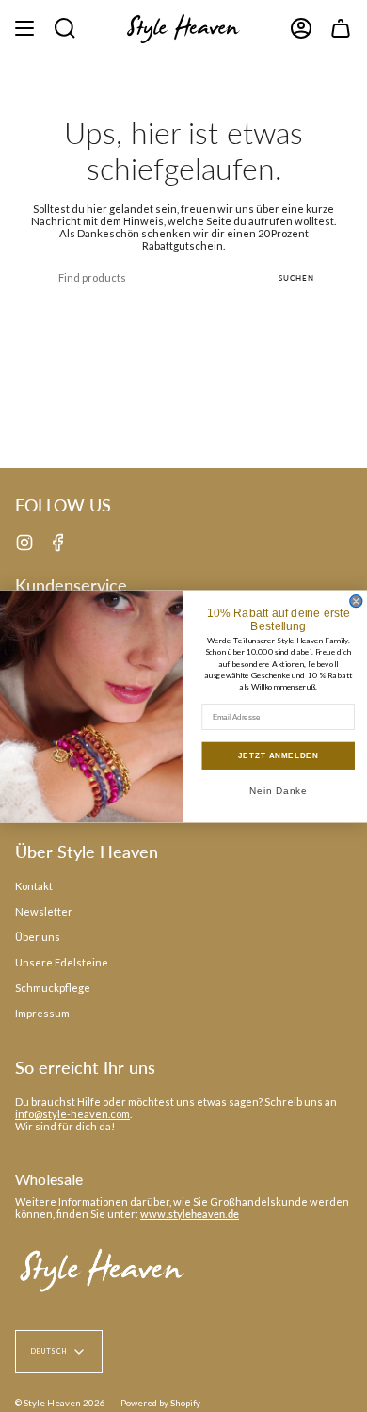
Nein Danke (278, 790)
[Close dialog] (356, 600)
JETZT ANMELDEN (278, 755)
